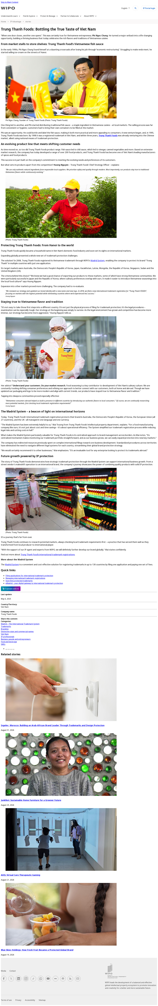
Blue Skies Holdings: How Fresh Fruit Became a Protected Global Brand (37, 949)
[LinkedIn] (11, 649)
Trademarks (6, 626)
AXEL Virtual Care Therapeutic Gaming (20, 874)
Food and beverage (9, 641)
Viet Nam (5, 634)
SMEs (3, 644)
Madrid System (98, 260)
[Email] (13, 649)
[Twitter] (9, 649)
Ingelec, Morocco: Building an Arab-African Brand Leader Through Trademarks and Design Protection (52, 725)
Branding (4, 629)
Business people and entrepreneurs (16, 639)
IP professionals (7, 636)
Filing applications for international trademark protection (29, 575)
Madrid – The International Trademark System (20, 624)
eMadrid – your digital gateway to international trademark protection (34, 583)
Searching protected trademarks (19, 580)
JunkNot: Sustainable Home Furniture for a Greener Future (31, 800)
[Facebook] (6, 649)
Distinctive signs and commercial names (17, 631)
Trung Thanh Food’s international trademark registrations (48, 554)
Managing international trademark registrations (25, 578)
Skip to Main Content (9, 2)
